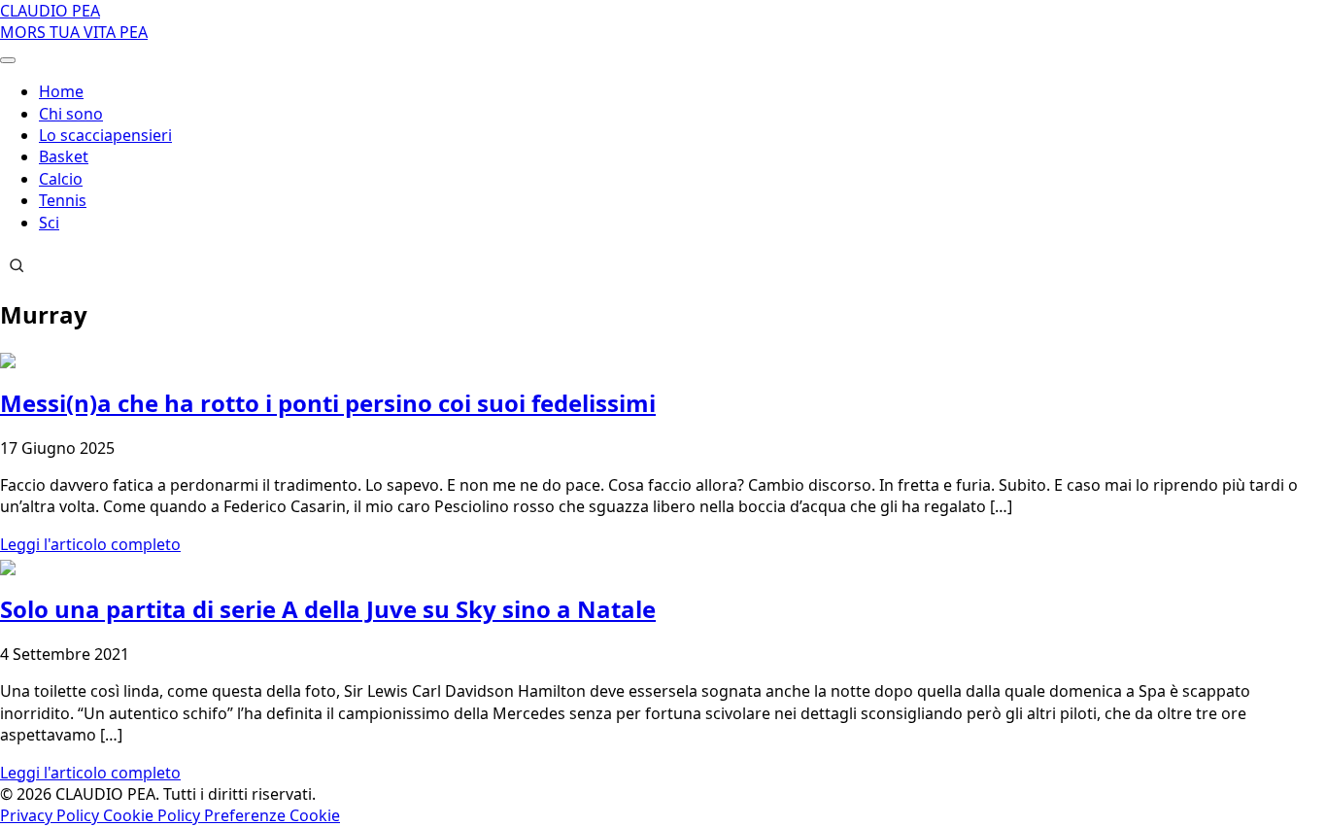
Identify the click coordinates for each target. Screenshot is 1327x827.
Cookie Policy (153, 815)
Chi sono (71, 113)
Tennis (62, 200)
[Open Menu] (8, 60)
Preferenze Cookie (272, 815)
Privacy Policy (51, 815)
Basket (63, 156)
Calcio (61, 179)
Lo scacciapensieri (105, 135)
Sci (49, 222)
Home (61, 91)
